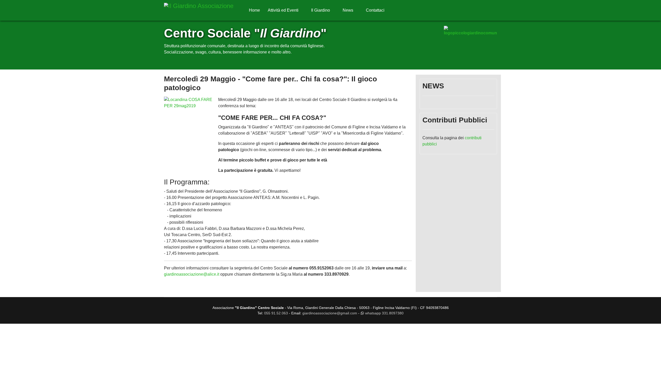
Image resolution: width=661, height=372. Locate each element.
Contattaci (375, 10)
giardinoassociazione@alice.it (192, 274)
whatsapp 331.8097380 (384, 313)
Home (254, 10)
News (348, 10)
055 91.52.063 (276, 313)
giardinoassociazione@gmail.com (329, 313)
